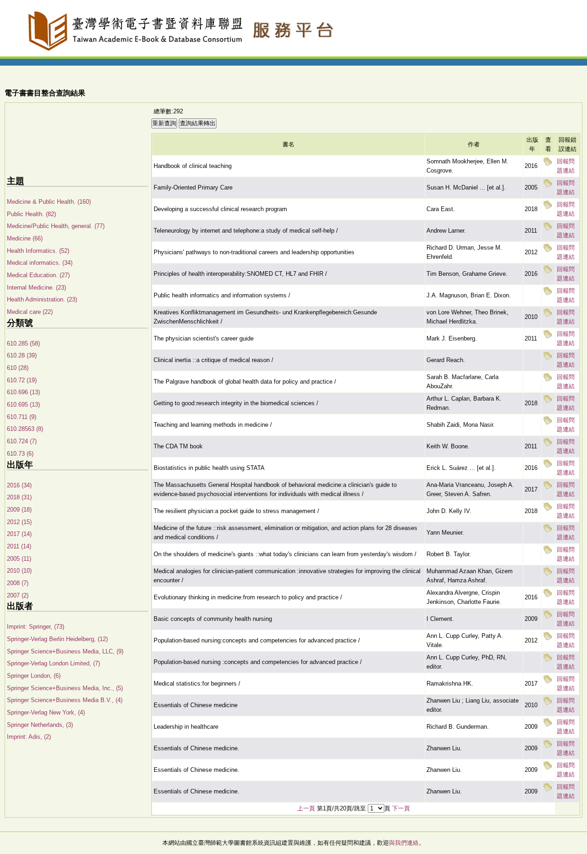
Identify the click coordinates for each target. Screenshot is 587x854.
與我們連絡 (404, 842)
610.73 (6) (20, 453)
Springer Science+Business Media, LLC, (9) (65, 651)
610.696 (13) (23, 392)
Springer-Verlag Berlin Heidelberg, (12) (57, 639)
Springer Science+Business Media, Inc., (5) (65, 688)
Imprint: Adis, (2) (29, 736)
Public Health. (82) (31, 214)
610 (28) (17, 367)
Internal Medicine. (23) (36, 287)
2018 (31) (19, 497)
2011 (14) (19, 546)
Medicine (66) (25, 238)
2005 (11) (19, 558)
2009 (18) (19, 509)
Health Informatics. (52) (38, 250)
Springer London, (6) (34, 675)
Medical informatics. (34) (39, 262)
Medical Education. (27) (38, 275)
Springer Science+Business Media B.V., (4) (64, 700)
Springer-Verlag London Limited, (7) (53, 663)
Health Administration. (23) (42, 299)
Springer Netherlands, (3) (40, 724)
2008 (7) (17, 583)
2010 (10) (19, 570)
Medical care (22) (30, 311)
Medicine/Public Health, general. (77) (56, 226)
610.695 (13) (23, 404)
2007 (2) (17, 595)
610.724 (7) (22, 441)
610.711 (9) (21, 416)
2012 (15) (19, 522)
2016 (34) (19, 485)
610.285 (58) (23, 343)
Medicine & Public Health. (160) (49, 201)
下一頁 (401, 808)
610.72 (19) (22, 380)
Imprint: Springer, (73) (35, 626)
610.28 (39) (22, 355)
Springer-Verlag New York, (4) (46, 712)
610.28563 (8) (25, 428)
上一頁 (306, 808)
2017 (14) (19, 533)
